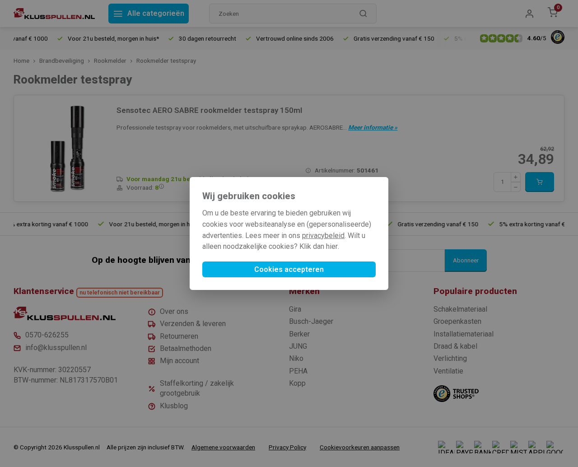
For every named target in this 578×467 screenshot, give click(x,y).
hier (332, 246)
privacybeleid (323, 235)
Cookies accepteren (289, 269)
